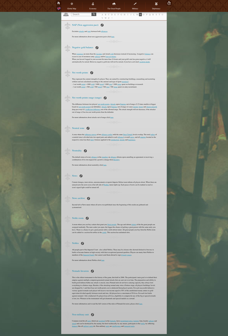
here (112, 36)
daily (92, 140)
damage (75, 326)
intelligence (116, 326)
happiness (131, 140)
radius (153, 134)
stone (119, 84)
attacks (81, 31)
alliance (121, 137)
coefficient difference (92, 109)
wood (102, 84)
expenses (80, 54)
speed (74, 323)
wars (89, 31)
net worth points (104, 104)
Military (135, 8)
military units (88, 326)
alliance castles (107, 134)
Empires (123, 104)
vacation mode (144, 62)
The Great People (113, 8)
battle (143, 323)
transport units (129, 326)
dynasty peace (126, 255)
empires (143, 137)
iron (110, 84)
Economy (92, 8)
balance (147, 54)
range (132, 137)
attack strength (151, 107)
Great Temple (127, 134)
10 (169, 3)
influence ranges (90, 134)
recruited (102, 321)
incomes (99, 54)
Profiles (106, 185)
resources (125, 81)
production (115, 140)
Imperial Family (89, 255)
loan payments (111, 56)
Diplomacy (156, 8)
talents (133, 224)
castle (104, 232)
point (83, 84)
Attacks (113, 104)
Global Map (71, 8)
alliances (104, 31)
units (89, 321)
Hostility (116, 159)
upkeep (97, 56)
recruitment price (126, 321)
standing (105, 157)
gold (112, 54)
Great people (111, 224)
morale (135, 107)
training (136, 321)
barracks (113, 321)
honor (141, 107)
